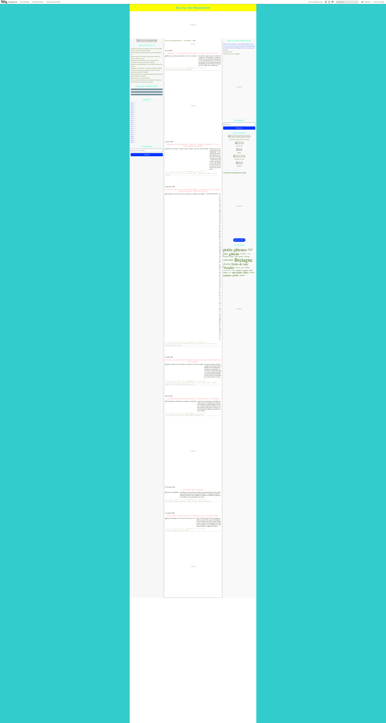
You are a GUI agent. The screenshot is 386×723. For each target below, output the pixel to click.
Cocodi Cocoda (226, 270)
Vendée (229, 267)
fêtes (246, 272)
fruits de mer (239, 264)
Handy (232, 256)
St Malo (247, 267)
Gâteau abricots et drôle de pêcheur (140, 78)
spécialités (237, 272)
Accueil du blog (227, 52)
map (242, 267)
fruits (249, 253)
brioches (226, 256)
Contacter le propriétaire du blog (234, 173)
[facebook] (326, 2)
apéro (251, 270)
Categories (187, 41)
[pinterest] (332, 2)
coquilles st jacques (242, 270)
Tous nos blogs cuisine (315, 2)
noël (230, 272)
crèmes (238, 267)
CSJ (250, 249)
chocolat (226, 264)
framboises (243, 253)
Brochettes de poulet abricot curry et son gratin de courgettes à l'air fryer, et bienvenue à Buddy (144, 61)
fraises (225, 272)
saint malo (228, 260)
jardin (236, 275)
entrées (227, 275)
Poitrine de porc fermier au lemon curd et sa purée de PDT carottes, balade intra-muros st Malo (146, 49)
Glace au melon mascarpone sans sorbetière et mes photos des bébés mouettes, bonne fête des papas (146, 81)
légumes (242, 275)
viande (233, 270)
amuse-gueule (239, 256)
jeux (225, 253)
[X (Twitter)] (329, 2)
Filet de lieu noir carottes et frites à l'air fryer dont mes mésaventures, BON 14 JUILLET (145, 71)
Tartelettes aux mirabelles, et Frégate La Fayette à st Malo (146, 68)
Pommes (252, 272)
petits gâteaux (235, 249)
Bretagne (243, 259)
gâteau (234, 254)
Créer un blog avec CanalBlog (231, 54)
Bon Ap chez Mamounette (173, 41)
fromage (247, 256)
